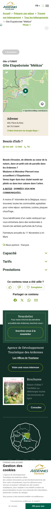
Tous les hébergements (36, 17)
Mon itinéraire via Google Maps (23, 131)
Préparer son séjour (24, 13)
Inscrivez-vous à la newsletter (26, 332)
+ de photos (11, 52)
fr (36, 5)
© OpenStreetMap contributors (35, 110)
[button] (46, 28)
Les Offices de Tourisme (25, 358)
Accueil (6, 13)
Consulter (36, 407)
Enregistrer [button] (36, 287)
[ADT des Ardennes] (10, 5)
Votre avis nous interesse (25, 367)
